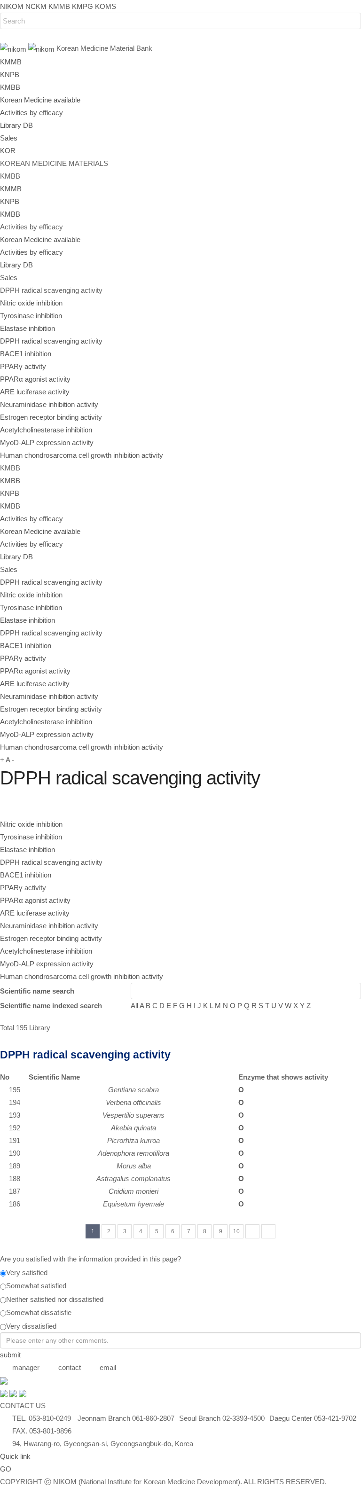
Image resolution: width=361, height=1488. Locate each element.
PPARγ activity (23, 366)
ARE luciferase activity (35, 392)
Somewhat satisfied (36, 1286)
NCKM (36, 6)
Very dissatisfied (31, 1326)
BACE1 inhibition (25, 354)
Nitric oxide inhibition (31, 303)
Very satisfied (26, 1273)
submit (10, 1355)
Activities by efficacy (31, 113)
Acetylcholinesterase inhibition (46, 430)
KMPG (82, 6)
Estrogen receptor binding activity (51, 417)
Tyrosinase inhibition (31, 316)
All (134, 1006)
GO (5, 1469)
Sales (8, 138)
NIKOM (12, 6)
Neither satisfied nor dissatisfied (54, 1299)
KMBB (10, 87)
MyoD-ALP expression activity (47, 442)
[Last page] (268, 1231)
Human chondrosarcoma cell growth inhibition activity (81, 455)
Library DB (16, 125)
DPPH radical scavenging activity (51, 341)
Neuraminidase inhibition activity (49, 404)
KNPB (9, 74)
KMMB (59, 6)
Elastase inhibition (27, 328)
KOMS (105, 6)
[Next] (252, 1231)
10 (236, 1231)
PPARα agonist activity (35, 379)
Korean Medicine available (40, 100)
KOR (8, 151)
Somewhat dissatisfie (38, 1312)
